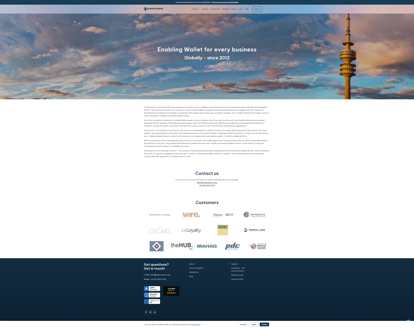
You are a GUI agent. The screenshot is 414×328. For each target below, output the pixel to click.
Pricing (233, 9)
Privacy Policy (195, 324)
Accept (264, 324)
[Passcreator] (171, 291)
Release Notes (237, 275)
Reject (254, 324)
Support (234, 264)
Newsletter (194, 272)
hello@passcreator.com (207, 183)
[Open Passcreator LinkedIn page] (154, 312)
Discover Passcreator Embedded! (225, 2)
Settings (243, 324)
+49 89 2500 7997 (207, 185)
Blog (191, 276)
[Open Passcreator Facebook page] (146, 312)
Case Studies (215, 9)
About (191, 264)
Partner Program (196, 268)
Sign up (257, 9)
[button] (247, 9)
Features (205, 9)
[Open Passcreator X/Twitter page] (150, 312)
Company (225, 9)
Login (241, 9)
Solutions (195, 9)
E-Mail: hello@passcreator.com (157, 275)
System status (237, 279)
